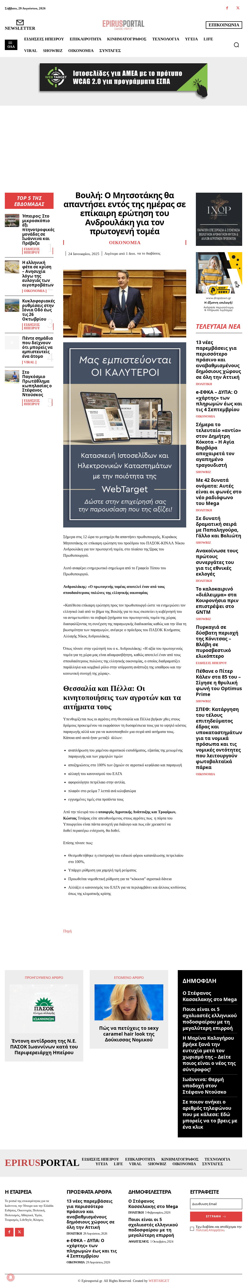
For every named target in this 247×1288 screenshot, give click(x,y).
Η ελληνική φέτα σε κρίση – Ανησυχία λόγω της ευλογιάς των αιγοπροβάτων (38, 274)
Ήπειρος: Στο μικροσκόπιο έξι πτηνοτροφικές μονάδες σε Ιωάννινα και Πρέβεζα (38, 229)
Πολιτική (204, 384)
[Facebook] (227, 8)
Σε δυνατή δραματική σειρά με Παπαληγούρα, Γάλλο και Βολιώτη (218, 527)
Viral (29, 362)
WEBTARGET (159, 1281)
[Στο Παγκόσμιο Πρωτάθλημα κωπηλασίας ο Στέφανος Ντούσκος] (12, 376)
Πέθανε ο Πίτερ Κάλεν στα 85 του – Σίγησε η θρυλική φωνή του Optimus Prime (219, 682)
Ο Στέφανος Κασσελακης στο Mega (210, 996)
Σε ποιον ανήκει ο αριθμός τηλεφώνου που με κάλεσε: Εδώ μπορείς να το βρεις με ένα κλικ (210, 1114)
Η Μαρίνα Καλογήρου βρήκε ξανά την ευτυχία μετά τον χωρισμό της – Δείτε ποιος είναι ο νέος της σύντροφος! (209, 1054)
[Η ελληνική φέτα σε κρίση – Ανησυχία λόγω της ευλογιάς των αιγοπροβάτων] (12, 266)
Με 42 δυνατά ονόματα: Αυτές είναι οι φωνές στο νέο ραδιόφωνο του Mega (218, 491)
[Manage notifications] (10, 1277)
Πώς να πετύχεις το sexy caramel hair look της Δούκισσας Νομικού (128, 1034)
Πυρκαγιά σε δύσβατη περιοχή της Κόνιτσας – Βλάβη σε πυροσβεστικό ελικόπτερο (217, 641)
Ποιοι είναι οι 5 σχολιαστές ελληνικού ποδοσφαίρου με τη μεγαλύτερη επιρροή (210, 1018)
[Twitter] (238, 8)
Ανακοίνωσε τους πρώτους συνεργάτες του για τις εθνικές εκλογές (217, 562)
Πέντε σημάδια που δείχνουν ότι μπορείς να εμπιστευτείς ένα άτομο (37, 347)
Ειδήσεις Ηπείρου (32, 251)
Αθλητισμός (138, 1241)
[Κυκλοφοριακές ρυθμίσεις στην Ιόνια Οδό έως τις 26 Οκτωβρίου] (12, 305)
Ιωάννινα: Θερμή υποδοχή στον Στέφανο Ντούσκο (204, 1085)
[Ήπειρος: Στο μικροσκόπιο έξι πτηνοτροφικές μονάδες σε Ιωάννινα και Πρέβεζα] (12, 220)
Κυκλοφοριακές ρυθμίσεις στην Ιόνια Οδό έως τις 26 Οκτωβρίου (38, 310)
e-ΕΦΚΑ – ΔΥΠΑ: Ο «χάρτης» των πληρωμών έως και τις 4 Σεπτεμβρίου (219, 401)
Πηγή (67, 931)
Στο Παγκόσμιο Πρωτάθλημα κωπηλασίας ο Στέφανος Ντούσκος (37, 383)
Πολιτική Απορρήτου (210, 1230)
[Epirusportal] (123, 25)
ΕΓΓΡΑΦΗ (213, 1216)
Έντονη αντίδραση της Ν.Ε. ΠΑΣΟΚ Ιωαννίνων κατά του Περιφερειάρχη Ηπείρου (44, 1046)
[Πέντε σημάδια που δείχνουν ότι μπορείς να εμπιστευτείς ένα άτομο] (12, 342)
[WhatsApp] (101, 263)
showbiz (203, 472)
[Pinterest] (90, 263)
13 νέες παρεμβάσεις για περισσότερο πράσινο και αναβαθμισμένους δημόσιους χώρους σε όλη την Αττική (218, 359)
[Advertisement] (123, 142)
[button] (236, 45)
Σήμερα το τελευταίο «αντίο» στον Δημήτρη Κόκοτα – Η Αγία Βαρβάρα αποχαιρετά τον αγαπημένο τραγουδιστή (218, 444)
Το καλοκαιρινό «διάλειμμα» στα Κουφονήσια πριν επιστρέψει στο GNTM (217, 600)
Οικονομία (34, 291)
